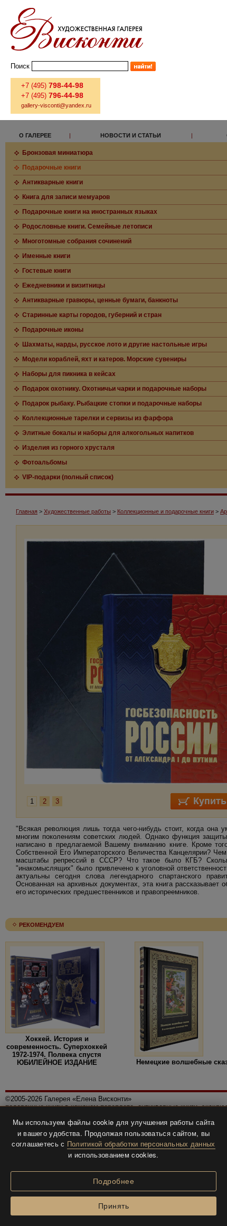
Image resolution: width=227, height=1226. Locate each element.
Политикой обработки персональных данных (141, 1144)
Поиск (20, 66)
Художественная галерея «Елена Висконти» (77, 29)
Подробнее (114, 1181)
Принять (113, 1206)
